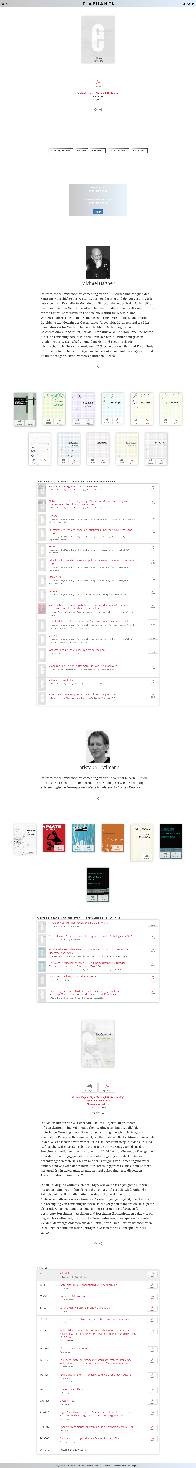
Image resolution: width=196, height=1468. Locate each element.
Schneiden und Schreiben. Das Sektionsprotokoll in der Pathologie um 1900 (90, 936)
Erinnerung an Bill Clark (61, 680)
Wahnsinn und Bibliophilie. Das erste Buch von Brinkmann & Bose (84, 666)
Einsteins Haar (67, 1400)
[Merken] (95, 109)
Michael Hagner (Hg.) (83, 1097)
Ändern (98, 211)
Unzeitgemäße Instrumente (75, 1296)
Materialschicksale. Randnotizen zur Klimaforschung (88, 1285)
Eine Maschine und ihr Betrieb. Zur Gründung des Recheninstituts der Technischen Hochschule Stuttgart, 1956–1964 (87, 965)
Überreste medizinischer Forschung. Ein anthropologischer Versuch (97, 1427)
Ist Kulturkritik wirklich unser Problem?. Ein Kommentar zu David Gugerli (88, 621)
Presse (90, 1465)
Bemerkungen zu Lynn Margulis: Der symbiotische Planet (91, 1438)
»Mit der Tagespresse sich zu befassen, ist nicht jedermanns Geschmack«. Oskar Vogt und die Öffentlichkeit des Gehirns (89, 607)
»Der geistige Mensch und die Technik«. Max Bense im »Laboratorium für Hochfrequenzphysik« (89, 951)
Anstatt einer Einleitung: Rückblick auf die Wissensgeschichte (83, 694)
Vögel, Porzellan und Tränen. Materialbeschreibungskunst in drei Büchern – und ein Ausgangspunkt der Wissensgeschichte (95, 1414)
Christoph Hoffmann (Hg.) (110, 1097)
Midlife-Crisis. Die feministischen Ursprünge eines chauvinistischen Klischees (96, 1376)
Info (83, 1465)
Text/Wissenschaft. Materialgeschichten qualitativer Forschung (95, 1319)
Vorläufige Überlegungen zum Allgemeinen (73, 486)
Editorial (53, 516)
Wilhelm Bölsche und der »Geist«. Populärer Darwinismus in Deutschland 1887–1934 (92, 562)
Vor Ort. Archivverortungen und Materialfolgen (85, 1307)
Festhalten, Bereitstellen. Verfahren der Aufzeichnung (78, 922)
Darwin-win (55, 577)
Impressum (137, 1465)
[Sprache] (188, 3)
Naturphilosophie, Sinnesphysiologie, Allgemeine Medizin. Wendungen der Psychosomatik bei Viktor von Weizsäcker (89, 503)
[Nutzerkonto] (184, 3)
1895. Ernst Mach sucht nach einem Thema (72, 976)
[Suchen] (7, 3)
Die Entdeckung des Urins (74, 1348)
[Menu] (3, 3)
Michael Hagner (86, 93)
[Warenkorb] (193, 3)
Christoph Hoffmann (107, 93)
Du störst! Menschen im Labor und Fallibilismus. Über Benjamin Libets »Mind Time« (90, 532)
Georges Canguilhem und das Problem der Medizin (77, 650)
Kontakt (106, 1465)
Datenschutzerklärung (121, 1465)
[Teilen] (101, 109)
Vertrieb (98, 1465)
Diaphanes (98, 3)
